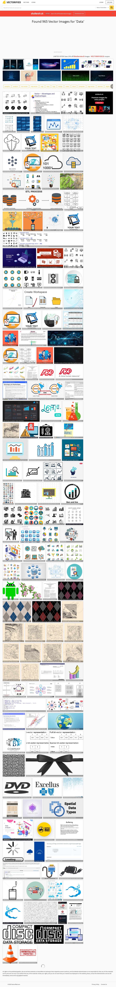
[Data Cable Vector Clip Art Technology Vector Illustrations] (49, 871)
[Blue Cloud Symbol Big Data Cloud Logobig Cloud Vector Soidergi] (13, 913)
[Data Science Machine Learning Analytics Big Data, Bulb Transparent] (50, 181)
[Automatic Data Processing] (69, 372)
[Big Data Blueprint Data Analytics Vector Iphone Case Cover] (37, 123)
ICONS (33, 2)
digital (108, 86)
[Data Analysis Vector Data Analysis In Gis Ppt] (45, 103)
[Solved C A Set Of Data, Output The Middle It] (21, 871)
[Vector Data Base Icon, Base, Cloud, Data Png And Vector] (73, 162)
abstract (100, 86)
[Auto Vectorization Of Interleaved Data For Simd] (14, 721)
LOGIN (101, 2)
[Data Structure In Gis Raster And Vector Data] (33, 338)
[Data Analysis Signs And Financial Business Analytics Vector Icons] (74, 553)
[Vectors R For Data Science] (69, 689)
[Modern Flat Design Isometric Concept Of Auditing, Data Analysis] (18, 830)
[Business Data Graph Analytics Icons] (13, 515)
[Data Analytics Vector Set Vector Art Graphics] (34, 553)
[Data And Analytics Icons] (30, 534)
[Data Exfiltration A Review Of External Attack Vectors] (65, 705)
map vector (34, 86)
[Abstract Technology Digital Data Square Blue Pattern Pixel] (73, 788)
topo (48, 86)
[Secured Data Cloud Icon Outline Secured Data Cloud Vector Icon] (12, 143)
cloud (74, 86)
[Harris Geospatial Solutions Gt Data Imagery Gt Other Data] (71, 181)
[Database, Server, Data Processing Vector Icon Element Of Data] (53, 278)
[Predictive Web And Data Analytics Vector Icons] (33, 571)
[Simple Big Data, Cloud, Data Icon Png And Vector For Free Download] (53, 162)
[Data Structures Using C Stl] (64, 852)
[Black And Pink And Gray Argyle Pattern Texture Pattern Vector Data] (70, 591)
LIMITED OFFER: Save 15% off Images (71, 56)
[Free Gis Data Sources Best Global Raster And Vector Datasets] (65, 721)
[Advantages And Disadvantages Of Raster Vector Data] (46, 390)
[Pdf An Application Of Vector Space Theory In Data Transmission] (32, 372)
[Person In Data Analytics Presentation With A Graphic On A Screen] (11, 534)
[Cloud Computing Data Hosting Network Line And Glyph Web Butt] (34, 852)
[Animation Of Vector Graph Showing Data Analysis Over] (68, 355)
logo (54, 86)
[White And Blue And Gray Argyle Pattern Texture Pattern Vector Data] (17, 611)
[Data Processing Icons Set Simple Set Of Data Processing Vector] (32, 278)
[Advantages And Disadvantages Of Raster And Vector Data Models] (74, 390)
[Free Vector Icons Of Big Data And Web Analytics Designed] (8, 493)
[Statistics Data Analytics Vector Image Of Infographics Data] (73, 123)
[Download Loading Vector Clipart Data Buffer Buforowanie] (13, 852)
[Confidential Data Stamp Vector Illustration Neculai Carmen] (28, 954)
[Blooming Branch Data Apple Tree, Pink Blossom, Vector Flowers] (31, 591)
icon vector (24, 86)
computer (82, 86)
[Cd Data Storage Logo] (49, 934)
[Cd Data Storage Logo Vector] (18, 934)
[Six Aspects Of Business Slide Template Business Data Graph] (40, 689)
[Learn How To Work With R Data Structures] (24, 705)
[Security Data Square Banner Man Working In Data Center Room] (10, 338)
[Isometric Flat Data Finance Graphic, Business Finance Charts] (14, 372)
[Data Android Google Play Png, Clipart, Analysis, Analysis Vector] (15, 450)
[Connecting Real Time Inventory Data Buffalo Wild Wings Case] (44, 830)
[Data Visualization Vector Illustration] (21, 411)
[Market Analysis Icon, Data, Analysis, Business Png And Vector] (32, 471)
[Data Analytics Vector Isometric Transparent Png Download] (12, 553)
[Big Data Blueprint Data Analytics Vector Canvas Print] (23, 123)
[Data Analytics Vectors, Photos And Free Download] (33, 515)
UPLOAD (109, 2)
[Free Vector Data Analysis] (72, 450)
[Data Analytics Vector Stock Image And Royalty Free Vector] (74, 571)
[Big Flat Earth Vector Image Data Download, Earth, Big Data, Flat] (53, 221)
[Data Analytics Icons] (54, 515)
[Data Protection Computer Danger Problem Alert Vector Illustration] (29, 430)
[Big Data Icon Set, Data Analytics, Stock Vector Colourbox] (72, 103)
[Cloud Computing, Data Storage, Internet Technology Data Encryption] (49, 143)
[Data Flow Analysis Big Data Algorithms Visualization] (65, 338)
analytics (7, 86)
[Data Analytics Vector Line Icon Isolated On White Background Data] (53, 123)
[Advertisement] (58, 38)
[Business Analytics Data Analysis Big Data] (13, 181)
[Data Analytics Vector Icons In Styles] (50, 534)
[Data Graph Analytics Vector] (11, 571)
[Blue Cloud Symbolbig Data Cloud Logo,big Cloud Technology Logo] (73, 890)
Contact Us (104, 984)
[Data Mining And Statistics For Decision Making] (68, 430)
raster (67, 86)
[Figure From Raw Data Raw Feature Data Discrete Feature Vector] (73, 201)
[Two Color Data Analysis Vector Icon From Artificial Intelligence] (73, 471)
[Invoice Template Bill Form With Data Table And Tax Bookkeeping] (12, 809)
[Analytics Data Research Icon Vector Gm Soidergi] (26, 493)
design (60, 86)
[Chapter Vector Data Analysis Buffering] (69, 830)
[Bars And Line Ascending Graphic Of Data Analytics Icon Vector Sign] (72, 493)
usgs (42, 86)
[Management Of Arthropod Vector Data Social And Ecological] (14, 689)
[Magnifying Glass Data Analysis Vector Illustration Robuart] (12, 471)
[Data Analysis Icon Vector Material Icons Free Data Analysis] (71, 143)
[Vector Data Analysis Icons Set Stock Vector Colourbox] (53, 471)
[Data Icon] (35, 890)
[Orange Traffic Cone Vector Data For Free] (10, 954)
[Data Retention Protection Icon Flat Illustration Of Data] (73, 278)
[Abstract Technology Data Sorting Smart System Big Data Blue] (73, 299)
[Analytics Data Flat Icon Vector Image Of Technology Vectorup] (49, 493)
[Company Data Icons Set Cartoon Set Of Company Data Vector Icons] (33, 181)
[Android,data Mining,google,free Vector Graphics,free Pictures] (10, 591)
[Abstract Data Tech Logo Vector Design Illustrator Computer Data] (31, 143)
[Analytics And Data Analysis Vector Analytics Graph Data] (51, 320)
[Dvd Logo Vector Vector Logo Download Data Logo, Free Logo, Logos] (17, 788)
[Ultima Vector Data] (52, 672)
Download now (79, 13)
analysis (15, 86)
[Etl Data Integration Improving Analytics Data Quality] (33, 201)
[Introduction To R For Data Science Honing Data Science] (51, 239)
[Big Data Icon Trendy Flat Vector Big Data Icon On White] (12, 162)
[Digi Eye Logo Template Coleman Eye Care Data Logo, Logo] (62, 913)
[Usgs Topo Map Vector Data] (11, 430)
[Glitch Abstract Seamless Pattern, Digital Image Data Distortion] (14, 765)
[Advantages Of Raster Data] (15, 390)
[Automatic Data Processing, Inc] (46, 372)
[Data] (71, 534)
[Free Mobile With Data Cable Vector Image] (13, 890)
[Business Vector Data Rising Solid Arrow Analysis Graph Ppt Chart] (74, 672)
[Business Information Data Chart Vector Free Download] (55, 890)
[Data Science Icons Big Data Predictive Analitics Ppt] (50, 258)
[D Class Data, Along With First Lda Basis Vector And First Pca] (36, 721)
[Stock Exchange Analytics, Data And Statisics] (56, 571)
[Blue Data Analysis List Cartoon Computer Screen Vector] (74, 934)
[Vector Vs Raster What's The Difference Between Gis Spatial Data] (63, 809)
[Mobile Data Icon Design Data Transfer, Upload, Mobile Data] (16, 103)
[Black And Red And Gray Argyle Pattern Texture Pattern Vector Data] (46, 611)
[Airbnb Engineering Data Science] (51, 411)
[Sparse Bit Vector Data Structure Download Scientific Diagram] (37, 742)
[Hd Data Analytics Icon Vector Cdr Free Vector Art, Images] (74, 515)
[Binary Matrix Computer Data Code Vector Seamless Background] (40, 913)
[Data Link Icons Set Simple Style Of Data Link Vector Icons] (10, 239)
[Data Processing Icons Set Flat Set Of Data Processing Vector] (12, 278)
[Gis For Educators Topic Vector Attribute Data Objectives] (75, 913)
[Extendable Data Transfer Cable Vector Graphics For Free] (71, 871)
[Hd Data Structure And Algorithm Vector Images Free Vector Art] (46, 430)
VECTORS (26, 2)
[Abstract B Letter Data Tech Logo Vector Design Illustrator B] (14, 742)
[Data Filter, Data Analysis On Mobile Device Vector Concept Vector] (33, 221)
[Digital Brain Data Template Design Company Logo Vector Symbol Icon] (32, 809)
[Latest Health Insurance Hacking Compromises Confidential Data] (47, 788)
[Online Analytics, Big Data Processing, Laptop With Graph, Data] (19, 258)
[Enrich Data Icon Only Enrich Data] (32, 162)
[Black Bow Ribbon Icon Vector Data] (54, 765)
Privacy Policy (95, 984)
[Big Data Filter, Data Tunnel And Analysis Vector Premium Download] (12, 221)
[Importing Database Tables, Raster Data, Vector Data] (43, 299)
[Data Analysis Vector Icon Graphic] (45, 450)
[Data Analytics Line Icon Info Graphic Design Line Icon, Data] (9, 123)
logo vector (91, 86)
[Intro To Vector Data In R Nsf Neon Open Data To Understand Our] (12, 299)
